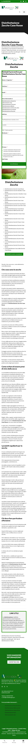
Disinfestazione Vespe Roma (12, 710)
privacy (18, 151)
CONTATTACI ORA (14, 662)
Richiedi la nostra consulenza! (14, 254)
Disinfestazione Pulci (10, 712)
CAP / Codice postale (7, 130)
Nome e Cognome (7, 80)
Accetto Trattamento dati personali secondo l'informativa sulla (12, 150)
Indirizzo (4, 114)
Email (4, 92)
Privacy (4, 147)
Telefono (5, 86)
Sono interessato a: (7, 98)
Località (4, 125)
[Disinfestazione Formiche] (14, 109)
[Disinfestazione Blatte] (14, 106)
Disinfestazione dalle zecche (12, 708)
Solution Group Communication (15, 733)
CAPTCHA (5, 159)
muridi (10, 624)
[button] (20, 12)
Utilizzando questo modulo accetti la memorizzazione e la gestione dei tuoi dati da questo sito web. (13, 155)
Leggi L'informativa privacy (9, 728)
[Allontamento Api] (14, 103)
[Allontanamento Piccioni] (14, 104)
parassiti (22, 622)
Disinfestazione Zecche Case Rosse (11, 636)
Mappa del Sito (16, 730)
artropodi (5, 624)
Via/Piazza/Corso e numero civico (10, 119)
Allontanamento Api (10, 715)
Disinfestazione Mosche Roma (13, 705)
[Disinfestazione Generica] (14, 101)
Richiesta (5, 133)
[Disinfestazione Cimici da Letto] (14, 108)
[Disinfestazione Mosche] (14, 111)
